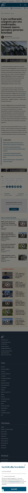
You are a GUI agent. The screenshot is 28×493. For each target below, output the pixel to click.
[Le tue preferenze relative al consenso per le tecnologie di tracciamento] (2, 490)
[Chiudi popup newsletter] (25, 465)
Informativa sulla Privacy (15, 481)
